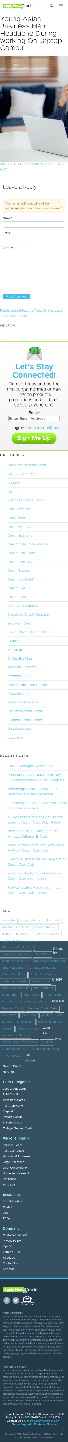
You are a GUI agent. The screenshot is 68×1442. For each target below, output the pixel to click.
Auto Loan (9, 1184)
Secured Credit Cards (25, 711)
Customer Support (15, 1235)
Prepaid (8, 1111)
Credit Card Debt (22, 553)
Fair (45, 1033)
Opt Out (8, 1246)
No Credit (9, 1072)
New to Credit (12, 1066)
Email (7, 233)
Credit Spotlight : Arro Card (30, 766)
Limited (30, 1060)
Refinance (9, 1179)
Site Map (9, 1269)
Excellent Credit (21, 623)
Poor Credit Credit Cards (28, 685)
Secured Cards (12, 1122)
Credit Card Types (22, 562)
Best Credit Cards (14, 1089)
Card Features (19, 509)
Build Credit (10, 1094)
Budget (13, 483)
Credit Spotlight (20, 580)
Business (15, 492)
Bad (27, 1055)
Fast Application (13, 1105)
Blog (5, 1213)
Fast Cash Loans (14, 1151)
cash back (32, 940)
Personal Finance (22, 667)
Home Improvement (16, 1173)
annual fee (8, 920)
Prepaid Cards (19, 694)
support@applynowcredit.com (41, 1420)
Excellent (58, 1001)
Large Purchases (13, 1162)
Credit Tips (17, 588)
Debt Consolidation (23, 606)
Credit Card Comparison (27, 544)
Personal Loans (12, 1145)
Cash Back (16, 518)
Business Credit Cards (26, 500)
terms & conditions (42, 428)
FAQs (6, 1218)
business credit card (46, 934)
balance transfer (45, 927)
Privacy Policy (12, 1241)
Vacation (15, 738)
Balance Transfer (21, 474)
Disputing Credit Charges (28, 615)
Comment (10, 247)
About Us (9, 1258)
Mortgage (15, 650)
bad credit (54, 920)
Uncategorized (19, 729)
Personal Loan (19, 676)
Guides (13, 641)
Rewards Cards (12, 1117)
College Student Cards (17, 1128)
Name (7, 218)
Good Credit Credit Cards (28, 632)
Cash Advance (11, 940)
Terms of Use (12, 1252)
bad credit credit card (16, 927)
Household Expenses (16, 1156)
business (22, 934)
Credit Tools (18, 597)
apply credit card (31, 920)
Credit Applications (23, 527)
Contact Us (10, 1263)
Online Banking (20, 659)
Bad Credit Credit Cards (27, 465)
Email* (34, 412)
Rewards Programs (23, 702)
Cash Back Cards (14, 1100)
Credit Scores (19, 571)
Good (46, 1028)
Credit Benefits (20, 536)
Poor (58, 1039)
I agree (35, 428)
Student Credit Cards (25, 720)
